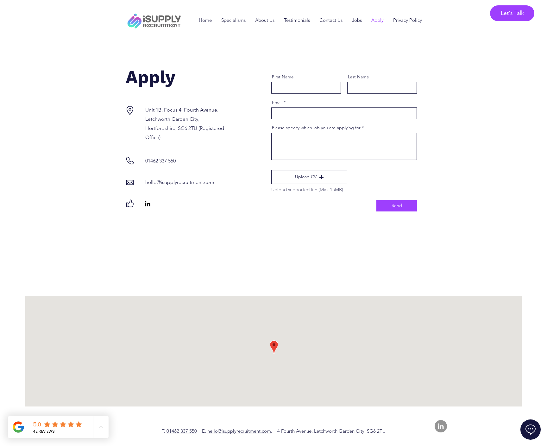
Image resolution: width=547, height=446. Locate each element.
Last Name (358, 77)
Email (277, 102)
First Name (283, 77)
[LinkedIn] (147, 203)
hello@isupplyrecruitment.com (239, 431)
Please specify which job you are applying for (316, 127)
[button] (309, 177)
